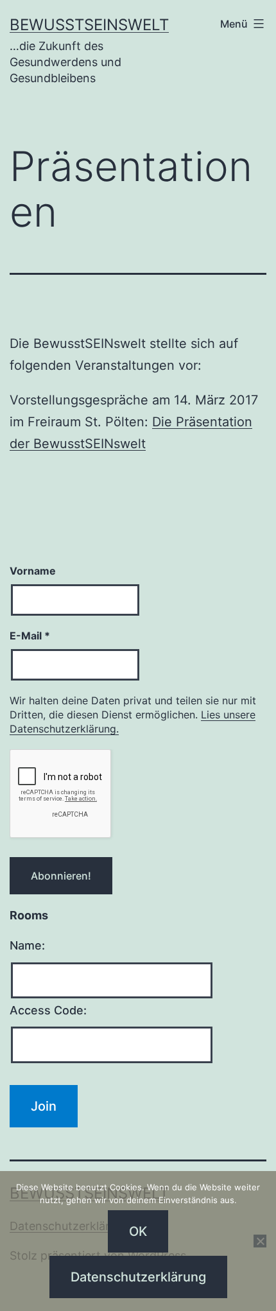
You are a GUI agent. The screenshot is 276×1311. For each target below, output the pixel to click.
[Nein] (260, 1241)
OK (138, 1231)
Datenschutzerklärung (138, 1277)
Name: (27, 945)
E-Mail (30, 635)
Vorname (33, 570)
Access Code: (48, 1010)
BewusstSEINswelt (89, 24)
